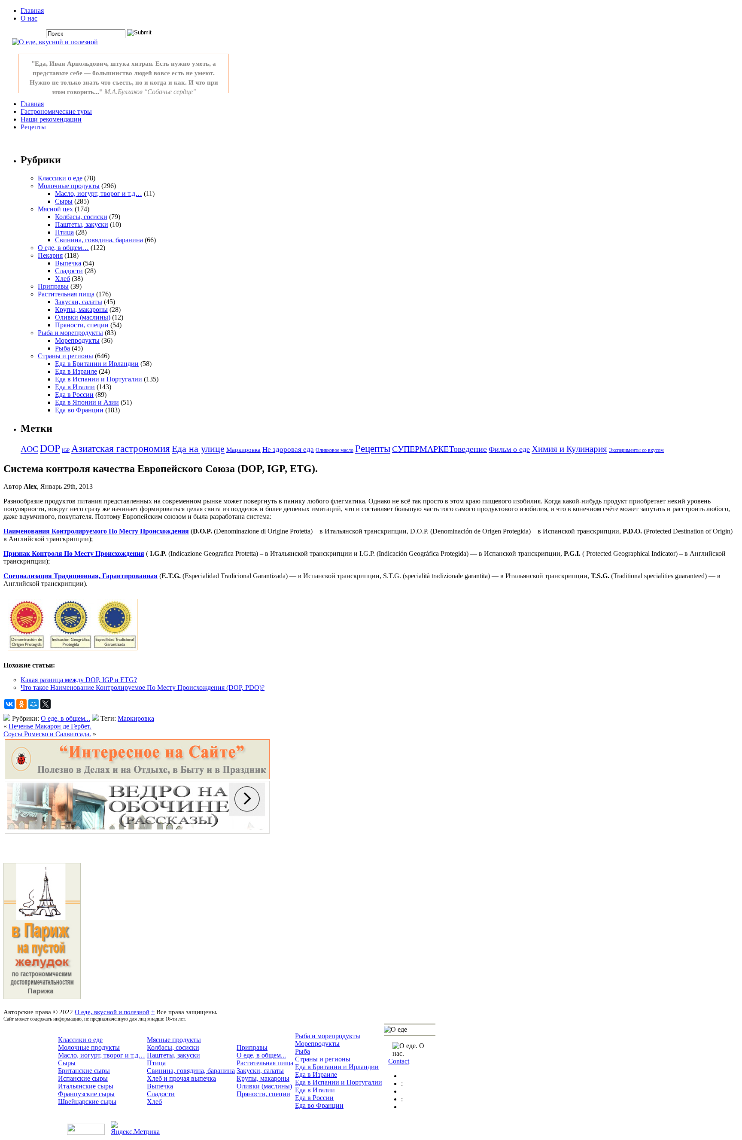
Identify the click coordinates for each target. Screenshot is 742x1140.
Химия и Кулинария (569, 449)
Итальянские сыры (85, 1086)
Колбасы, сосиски (81, 216)
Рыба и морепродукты (70, 332)
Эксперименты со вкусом (636, 450)
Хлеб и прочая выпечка (181, 1078)
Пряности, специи (82, 325)
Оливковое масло (334, 450)
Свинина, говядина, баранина (99, 240)
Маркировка (243, 449)
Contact (398, 1061)
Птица (64, 232)
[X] (45, 704)
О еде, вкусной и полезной (112, 1011)
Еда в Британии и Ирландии (97, 363)
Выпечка (68, 263)
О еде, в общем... (65, 718)
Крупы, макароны (81, 309)
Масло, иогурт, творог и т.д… (98, 193)
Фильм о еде (509, 449)
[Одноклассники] (21, 704)
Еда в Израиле (76, 371)
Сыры (64, 201)
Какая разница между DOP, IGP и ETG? (79, 679)
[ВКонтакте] (9, 704)
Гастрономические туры (56, 111)
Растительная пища (66, 294)
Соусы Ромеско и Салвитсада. (47, 734)
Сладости (69, 270)
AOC (29, 449)
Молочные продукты (69, 185)
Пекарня (50, 255)
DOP (50, 448)
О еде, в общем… (63, 247)
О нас (29, 18)
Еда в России (74, 394)
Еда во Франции (79, 410)
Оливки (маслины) (82, 317)
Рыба (62, 348)
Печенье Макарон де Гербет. (50, 726)
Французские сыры (86, 1093)
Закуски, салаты (78, 301)
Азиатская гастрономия (120, 448)
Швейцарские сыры (87, 1101)
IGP (66, 450)
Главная (32, 10)
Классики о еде (60, 178)
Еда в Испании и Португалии (98, 379)
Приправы (53, 286)
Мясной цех (55, 209)
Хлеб (62, 278)
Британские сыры (84, 1070)
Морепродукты (77, 340)
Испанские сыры (83, 1078)
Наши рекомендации (51, 119)
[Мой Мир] (33, 704)
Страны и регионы (65, 356)
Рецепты (33, 127)
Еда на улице (198, 448)
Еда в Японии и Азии (87, 402)
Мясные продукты (174, 1039)
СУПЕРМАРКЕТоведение (439, 449)
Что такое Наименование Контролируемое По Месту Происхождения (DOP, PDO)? (143, 687)
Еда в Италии (75, 386)
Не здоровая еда (288, 449)
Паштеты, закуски (81, 224)
